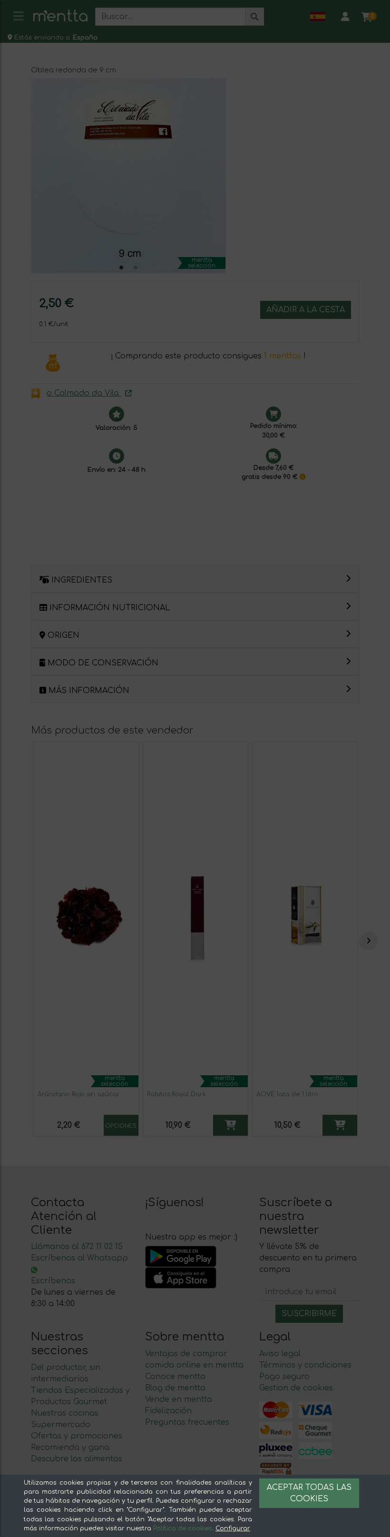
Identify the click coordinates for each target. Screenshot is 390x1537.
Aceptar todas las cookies (309, 1493)
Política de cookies (182, 1528)
